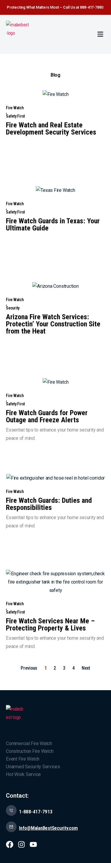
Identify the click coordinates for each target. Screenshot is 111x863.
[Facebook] (9, 844)
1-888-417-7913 (36, 812)
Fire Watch (15, 108)
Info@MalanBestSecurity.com (48, 828)
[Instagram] (21, 844)
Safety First (15, 116)
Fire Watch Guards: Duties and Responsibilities (49, 504)
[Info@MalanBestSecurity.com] (11, 826)
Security (13, 308)
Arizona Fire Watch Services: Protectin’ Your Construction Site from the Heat (53, 324)
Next (86, 668)
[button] (100, 34)
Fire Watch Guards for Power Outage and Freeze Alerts (47, 416)
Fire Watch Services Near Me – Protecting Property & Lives (50, 624)
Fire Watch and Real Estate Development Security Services (51, 128)
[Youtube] (33, 844)
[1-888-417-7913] (11, 810)
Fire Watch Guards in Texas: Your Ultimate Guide (53, 224)
